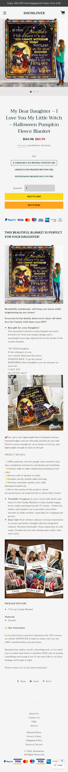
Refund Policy (34, 732)
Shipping (21, 145)
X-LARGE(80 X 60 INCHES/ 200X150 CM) (34, 163)
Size (34, 156)
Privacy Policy (34, 736)
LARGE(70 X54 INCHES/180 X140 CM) (34, 169)
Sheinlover (34, 13)
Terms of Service (34, 744)
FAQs (34, 721)
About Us (34, 713)
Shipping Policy (34, 740)
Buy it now (34, 205)
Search (34, 726)
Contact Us (34, 717)
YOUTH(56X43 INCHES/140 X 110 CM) (34, 176)
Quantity (17, 188)
